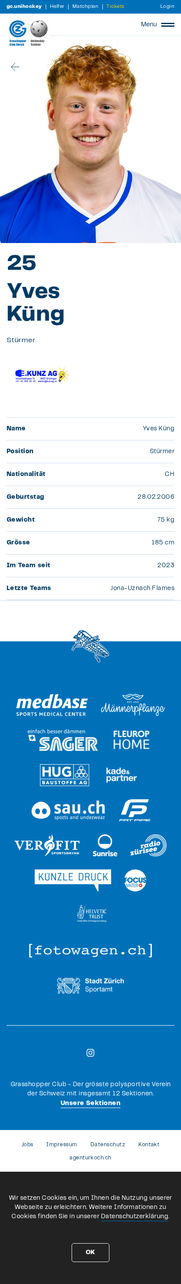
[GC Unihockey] (29, 33)
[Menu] (168, 25)
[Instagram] (90, 1053)
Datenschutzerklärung (135, 1216)
